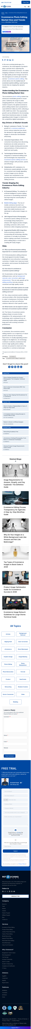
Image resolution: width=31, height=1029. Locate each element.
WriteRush (4, 990)
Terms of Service (22, 1019)
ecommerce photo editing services (15, 159)
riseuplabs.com (12, 1025)
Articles (5, 382)
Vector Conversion (8, 417)
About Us (4, 904)
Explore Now (6, 31)
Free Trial (25, 2)
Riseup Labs (16, 784)
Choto (3, 997)
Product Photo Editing (7, 929)
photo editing (17, 96)
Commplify (4, 992)
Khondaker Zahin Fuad (11, 22)
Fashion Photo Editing (7, 934)
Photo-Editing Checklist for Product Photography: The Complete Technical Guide (14, 379)
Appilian (4, 980)
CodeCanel (5, 978)
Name (6, 735)
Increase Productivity (7, 959)
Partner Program (6, 912)
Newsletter (15, 896)
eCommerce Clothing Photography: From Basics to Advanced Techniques (15, 438)
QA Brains (4, 994)
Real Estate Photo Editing (8, 940)
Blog (6, 12)
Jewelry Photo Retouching (8, 931)
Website (6, 748)
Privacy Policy (21, 863)
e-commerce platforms (18, 128)
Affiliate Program (6, 915)
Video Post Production (7, 945)
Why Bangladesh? (6, 955)
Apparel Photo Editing (7, 938)
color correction (13, 278)
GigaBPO (4, 976)
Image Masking (7, 409)
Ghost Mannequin (6, 942)
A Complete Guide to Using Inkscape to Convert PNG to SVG (14, 414)
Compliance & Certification (8, 966)
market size (22, 358)
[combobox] (5, 799)
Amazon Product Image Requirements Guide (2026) (14, 446)
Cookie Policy (15, 1020)
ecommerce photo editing (16, 79)
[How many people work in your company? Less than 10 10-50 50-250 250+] (15, 812)
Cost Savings (5, 957)
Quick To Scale (6, 961)
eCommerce (12, 356)
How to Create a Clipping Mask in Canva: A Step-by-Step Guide (15, 406)
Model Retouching (6, 936)
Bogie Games (5, 982)
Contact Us (4, 919)
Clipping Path (6, 398)
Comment (7, 716)
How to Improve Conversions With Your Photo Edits (14, 387)
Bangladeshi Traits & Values (8, 952)
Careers (4, 910)
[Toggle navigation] (28, 6)
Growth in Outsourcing (7, 963)
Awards (4, 908)
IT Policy (4, 968)
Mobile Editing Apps (10, 203)
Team (3, 906)
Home (2, 12)
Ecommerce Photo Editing (8, 927)
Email (6, 741)
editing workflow (7, 282)
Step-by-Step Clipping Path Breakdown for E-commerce (15, 395)
